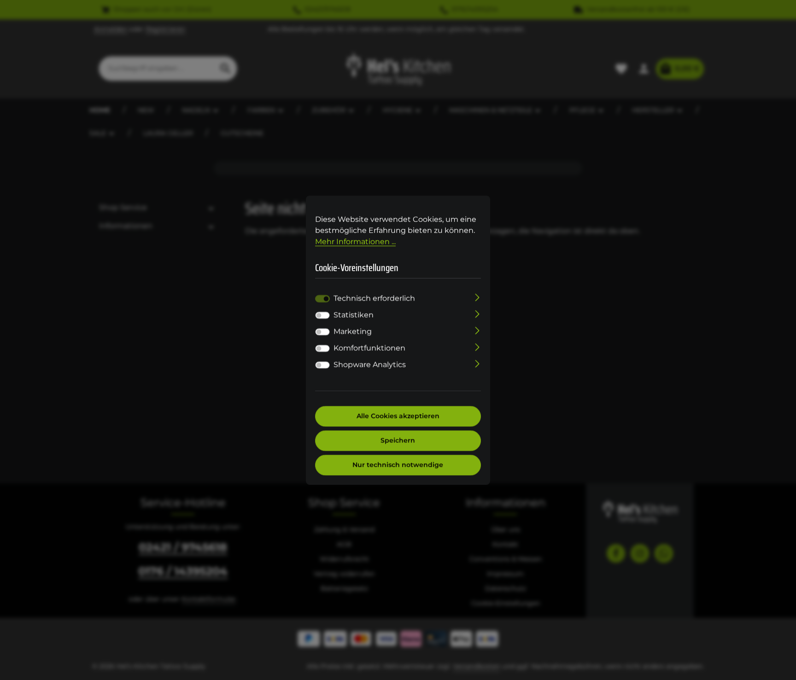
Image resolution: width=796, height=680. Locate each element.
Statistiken (354, 315)
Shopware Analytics (370, 364)
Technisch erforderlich (374, 298)
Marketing (353, 331)
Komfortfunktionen (369, 348)
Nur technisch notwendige (398, 465)
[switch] (322, 315)
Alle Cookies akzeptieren (398, 416)
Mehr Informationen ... (355, 241)
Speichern (398, 440)
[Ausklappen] (477, 296)
